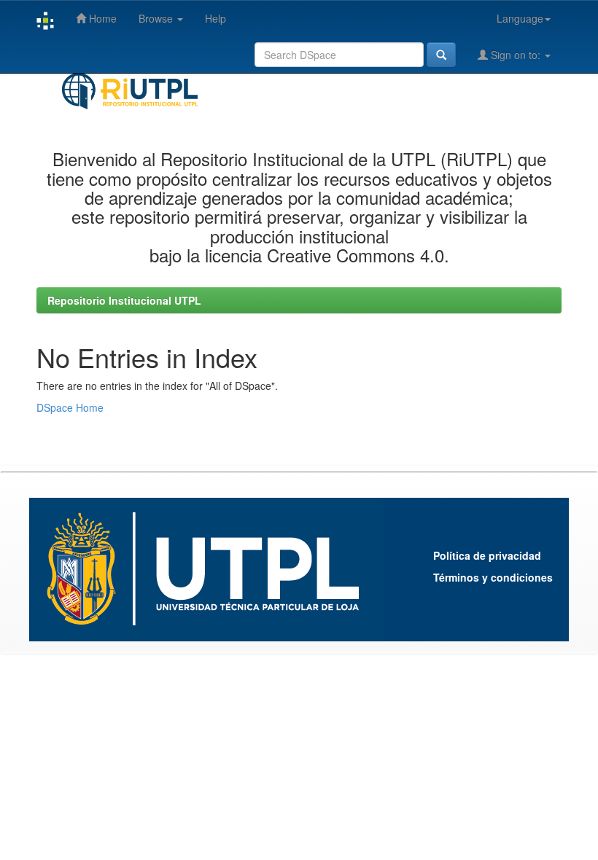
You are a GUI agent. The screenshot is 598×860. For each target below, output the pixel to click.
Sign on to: (515, 54)
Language (520, 18)
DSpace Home (70, 407)
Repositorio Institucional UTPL (124, 300)
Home (101, 18)
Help (215, 18)
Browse (157, 18)
